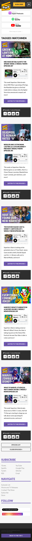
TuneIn (3, 471)
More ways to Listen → (16, 31)
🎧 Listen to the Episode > (16, 101)
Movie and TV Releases (9, 487)
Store (3, 495)
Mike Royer (9, 531)
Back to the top (16, 535)
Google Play (20, 468)
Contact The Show (8, 490)
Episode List (16, 445)
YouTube (19, 465)
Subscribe (19, 4)
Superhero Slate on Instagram (13, 514)
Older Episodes (15, 449)
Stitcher (18, 471)
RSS (2, 473)
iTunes (3, 465)
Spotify (3, 468)
